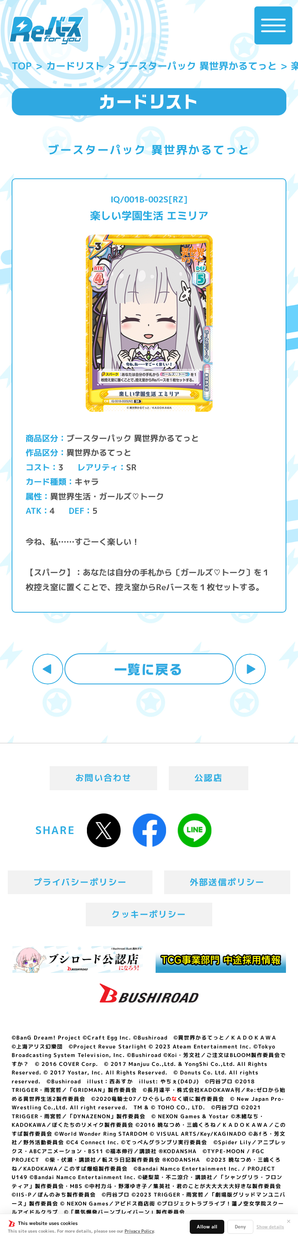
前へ (47, 669)
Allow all (207, 1226)
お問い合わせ (103, 778)
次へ (250, 669)
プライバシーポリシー (80, 882)
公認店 (208, 778)
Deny (240, 1226)
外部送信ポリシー (227, 882)
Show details (270, 1227)
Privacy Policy (139, 1231)
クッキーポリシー (148, 914)
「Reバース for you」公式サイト (46, 30)
